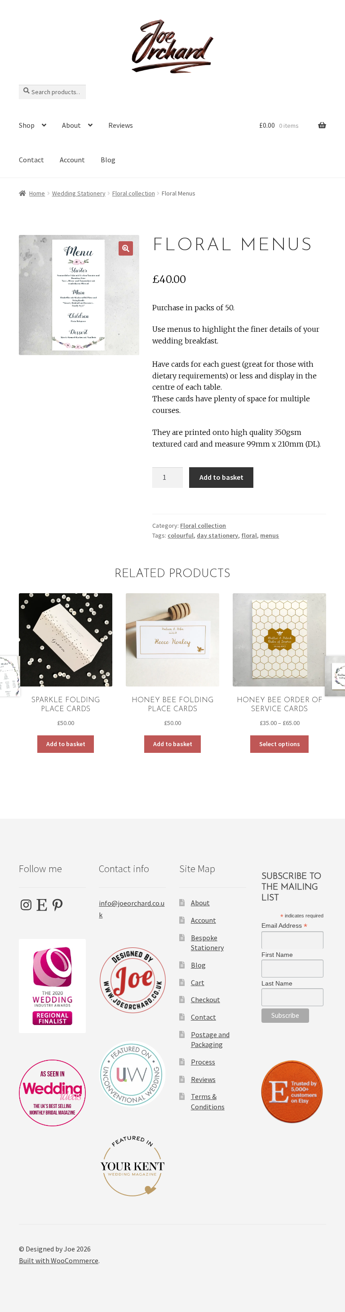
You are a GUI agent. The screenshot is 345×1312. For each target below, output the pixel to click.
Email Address (284, 925)
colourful (181, 535)
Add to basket (221, 477)
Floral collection (133, 193)
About (71, 125)
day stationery (217, 535)
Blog (108, 159)
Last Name (276, 983)
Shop (27, 125)
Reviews (120, 125)
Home (37, 193)
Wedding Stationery (79, 193)
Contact (31, 159)
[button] (126, 248)
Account (72, 159)
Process (203, 1061)
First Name (277, 954)
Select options (279, 744)
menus (269, 535)
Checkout (205, 999)
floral (249, 535)
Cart (197, 982)
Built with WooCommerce (58, 1260)
